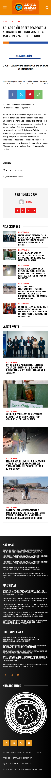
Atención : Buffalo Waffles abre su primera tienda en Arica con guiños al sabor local (25, 666)
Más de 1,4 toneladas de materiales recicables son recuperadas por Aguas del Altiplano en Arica (31, 257)
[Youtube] (33, 210)
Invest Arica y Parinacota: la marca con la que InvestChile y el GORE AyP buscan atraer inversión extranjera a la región (33, 240)
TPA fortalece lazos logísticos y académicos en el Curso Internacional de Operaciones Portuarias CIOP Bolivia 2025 (25, 659)
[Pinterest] (30, 94)
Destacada (23, 232)
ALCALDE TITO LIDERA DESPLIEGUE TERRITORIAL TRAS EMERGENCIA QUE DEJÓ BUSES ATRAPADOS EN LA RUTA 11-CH (25, 575)
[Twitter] (21, 94)
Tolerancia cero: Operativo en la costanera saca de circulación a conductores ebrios (24, 646)
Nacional (16, 21)
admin (29, 202)
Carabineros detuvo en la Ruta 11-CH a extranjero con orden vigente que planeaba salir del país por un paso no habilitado (32, 273)
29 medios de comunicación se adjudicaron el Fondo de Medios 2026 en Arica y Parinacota (22, 551)
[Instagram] (23, 210)
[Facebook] (12, 94)
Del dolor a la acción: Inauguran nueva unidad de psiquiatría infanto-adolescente (25, 652)
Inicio (5, 21)
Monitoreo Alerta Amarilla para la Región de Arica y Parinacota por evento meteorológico (25, 557)
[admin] (22, 202)
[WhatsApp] (38, 94)
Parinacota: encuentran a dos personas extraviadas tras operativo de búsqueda (21, 569)
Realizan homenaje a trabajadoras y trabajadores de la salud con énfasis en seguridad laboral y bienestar (21, 639)
